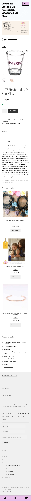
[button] (27, 51)
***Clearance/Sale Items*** (14, 119)
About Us (6, 460)
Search (15, 498)
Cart (9, 468)
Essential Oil (13, 123)
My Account (11, 474)
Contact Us (7, 477)
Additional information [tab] (8, 136)
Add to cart (13, 110)
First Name (5, 426)
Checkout (10, 471)
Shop (5, 463)
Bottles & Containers (9, 356)
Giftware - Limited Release (10, 361)
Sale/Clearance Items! (14, 465)
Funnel (18, 123)
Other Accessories (12, 39)
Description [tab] (5, 131)
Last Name (5, 431)
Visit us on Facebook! (9, 375)
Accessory (7, 123)
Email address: (6, 437)
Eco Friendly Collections (9, 359)
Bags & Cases (7, 349)
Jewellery (6, 364)
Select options (15, 325)
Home (5, 39)
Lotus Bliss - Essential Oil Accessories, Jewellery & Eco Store (10, 10)
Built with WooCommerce (9, 492)
